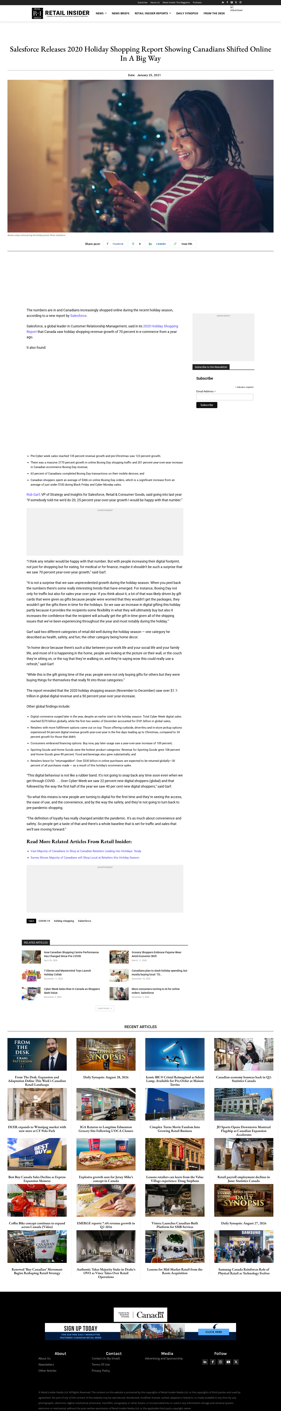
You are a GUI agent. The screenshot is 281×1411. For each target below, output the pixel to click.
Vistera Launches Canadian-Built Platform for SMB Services (175, 1225)
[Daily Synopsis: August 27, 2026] (244, 1200)
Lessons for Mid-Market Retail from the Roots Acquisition (174, 1271)
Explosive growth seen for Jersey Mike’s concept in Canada (106, 1179)
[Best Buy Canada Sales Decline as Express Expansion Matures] (37, 1154)
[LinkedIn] (223, 2)
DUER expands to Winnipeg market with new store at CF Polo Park (37, 1129)
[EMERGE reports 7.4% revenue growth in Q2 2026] (106, 1200)
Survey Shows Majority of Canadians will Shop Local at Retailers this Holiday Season (85, 857)
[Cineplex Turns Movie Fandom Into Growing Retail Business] (175, 1104)
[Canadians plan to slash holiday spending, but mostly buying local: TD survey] (119, 975)
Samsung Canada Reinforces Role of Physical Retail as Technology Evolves (244, 1271)
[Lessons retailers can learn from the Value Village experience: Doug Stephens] (175, 1154)
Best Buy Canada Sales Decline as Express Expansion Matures (37, 1179)
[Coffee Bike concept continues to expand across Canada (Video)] (37, 1200)
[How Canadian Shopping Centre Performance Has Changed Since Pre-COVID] (31, 957)
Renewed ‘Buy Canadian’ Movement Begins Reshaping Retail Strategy (37, 1271)
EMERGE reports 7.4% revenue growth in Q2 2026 (106, 1225)
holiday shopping (64, 920)
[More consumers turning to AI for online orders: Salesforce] (119, 993)
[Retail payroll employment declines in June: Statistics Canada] (244, 1154)
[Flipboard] (232, 2)
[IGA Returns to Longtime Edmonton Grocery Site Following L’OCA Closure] (106, 1104)
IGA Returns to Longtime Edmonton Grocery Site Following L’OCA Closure (106, 1129)
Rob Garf (33, 494)
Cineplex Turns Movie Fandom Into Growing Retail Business (175, 1129)
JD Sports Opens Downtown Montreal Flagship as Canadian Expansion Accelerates (244, 1131)
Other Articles (47, 1370)
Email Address (206, 391)
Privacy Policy (101, 1370)
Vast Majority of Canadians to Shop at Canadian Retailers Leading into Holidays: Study (86, 851)
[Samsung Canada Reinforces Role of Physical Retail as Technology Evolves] (244, 1246)
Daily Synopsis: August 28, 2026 (105, 1077)
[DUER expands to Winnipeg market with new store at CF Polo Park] (37, 1104)
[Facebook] (227, 2)
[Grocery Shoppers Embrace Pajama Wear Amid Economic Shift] (119, 957)
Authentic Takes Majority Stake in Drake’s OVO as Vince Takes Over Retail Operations (106, 1273)
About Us (44, 1358)
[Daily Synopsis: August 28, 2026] (106, 1054)
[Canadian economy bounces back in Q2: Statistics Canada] (244, 1054)
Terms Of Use (101, 1364)
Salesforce (78, 316)
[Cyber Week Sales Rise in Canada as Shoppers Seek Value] (31, 993)
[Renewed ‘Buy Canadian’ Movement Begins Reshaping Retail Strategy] (37, 1246)
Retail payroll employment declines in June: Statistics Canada (244, 1179)
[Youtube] (228, 1362)
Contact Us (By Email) (106, 1358)
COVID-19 (44, 920)
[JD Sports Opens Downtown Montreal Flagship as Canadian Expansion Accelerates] (244, 1104)
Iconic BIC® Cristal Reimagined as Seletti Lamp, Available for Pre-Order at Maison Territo (175, 1081)
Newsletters (46, 1364)
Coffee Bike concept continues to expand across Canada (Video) (37, 1225)
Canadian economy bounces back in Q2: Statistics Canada (244, 1079)
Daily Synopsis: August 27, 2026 (243, 1223)
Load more (103, 1008)
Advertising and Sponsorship (164, 1358)
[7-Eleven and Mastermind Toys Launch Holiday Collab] (31, 975)
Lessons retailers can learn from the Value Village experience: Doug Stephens (174, 1179)
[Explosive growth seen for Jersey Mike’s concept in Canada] (106, 1154)
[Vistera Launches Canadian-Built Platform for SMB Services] (175, 1200)
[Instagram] (240, 2)
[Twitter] (236, 2)
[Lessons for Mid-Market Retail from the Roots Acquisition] (175, 1246)
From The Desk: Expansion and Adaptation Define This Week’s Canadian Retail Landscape (37, 1081)
